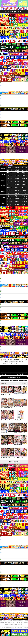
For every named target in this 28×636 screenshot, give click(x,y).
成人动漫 (24, 170)
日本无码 (24, 167)
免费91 (17, 196)
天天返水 (24, 187)
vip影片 (5, 380)
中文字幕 (17, 173)
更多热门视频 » (23, 383)
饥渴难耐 (17, 178)
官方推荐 (3, 186)
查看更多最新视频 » (14, 461)
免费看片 (9, 196)
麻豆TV (17, 190)
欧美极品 (17, 170)
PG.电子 (23, 380)
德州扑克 (24, 184)
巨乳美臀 (24, 173)
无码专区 (3, 197)
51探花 (24, 190)
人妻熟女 (9, 175)
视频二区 (3, 174)
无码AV (3, 191)
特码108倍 (14, 380)
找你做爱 (24, 178)
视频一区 (3, 168)
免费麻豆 (9, 198)
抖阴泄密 (24, 198)
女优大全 (17, 193)
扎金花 (17, 187)
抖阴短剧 (17, 204)
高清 (17, 374)
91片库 (9, 193)
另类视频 (24, 175)
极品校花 (9, 204)
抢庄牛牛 (17, 184)
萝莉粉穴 (17, 198)
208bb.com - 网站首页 (13, 12)
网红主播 (17, 167)
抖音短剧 (9, 190)
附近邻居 (9, 178)
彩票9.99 (9, 187)
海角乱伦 (24, 196)
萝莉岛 (24, 193)
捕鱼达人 (9, 184)
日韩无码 (24, 204)
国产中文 (9, 201)
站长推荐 (3, 180)
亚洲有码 (9, 170)
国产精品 (9, 167)
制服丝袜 (17, 175)
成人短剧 (24, 201)
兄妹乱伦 (17, 201)
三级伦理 (9, 173)
